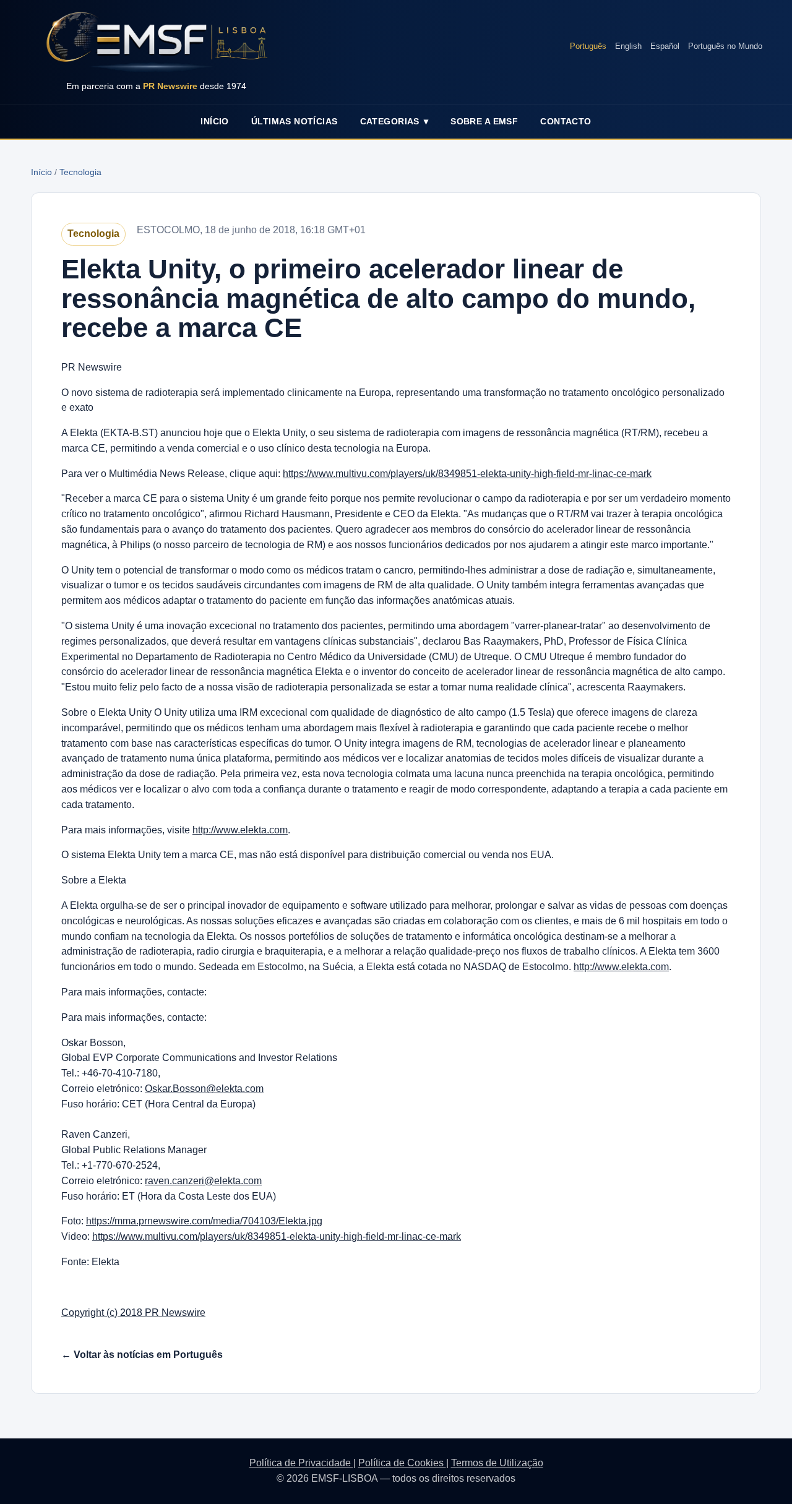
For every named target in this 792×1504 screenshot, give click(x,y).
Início (214, 121)
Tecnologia (80, 172)
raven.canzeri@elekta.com (203, 1180)
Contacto (565, 121)
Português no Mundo (725, 46)
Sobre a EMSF (484, 121)
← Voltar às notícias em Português (142, 1354)
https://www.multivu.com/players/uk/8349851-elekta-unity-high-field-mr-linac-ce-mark (467, 473)
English (628, 46)
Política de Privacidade (301, 1463)
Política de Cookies (402, 1463)
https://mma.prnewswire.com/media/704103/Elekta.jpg (204, 1221)
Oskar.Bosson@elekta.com (204, 1088)
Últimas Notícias (294, 121)
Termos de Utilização (497, 1463)
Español (664, 46)
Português (588, 46)
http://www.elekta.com (240, 830)
